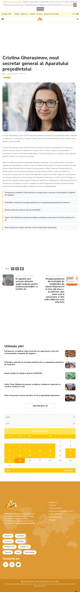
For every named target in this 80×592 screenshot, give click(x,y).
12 (30, 451)
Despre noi (24, 14)
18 (20, 455)
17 (10, 456)
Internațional (30, 552)
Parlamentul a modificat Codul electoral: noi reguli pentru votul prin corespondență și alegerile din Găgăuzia (40, 193)
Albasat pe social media (51, 14)
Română (16, 14)
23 (70, 456)
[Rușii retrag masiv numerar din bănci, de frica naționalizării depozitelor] (70, 397)
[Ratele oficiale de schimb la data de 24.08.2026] (70, 375)
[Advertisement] (40, 39)
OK (75, 5)
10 (10, 451)
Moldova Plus (9, 547)
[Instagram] (12, 564)
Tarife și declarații (55, 508)
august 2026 (40, 431)
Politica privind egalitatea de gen (61, 511)
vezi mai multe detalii (27, 523)
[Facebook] (5, 564)
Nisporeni (8, 536)
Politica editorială (55, 514)
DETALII (40, 9)
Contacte (32, 14)
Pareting (7, 552)
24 (9, 460)
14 (50, 451)
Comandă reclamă (55, 517)
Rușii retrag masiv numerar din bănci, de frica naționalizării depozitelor (31, 227)
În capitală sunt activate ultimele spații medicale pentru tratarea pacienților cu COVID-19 (27, 284)
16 (70, 451)
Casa (18, 552)
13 (40, 451)
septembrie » (69, 470)
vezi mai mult (68, 5)
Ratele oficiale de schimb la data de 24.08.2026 (22, 210)
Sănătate (20, 541)
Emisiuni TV (24, 547)
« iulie (8, 470)
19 (30, 456)
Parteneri (52, 505)
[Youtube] (18, 564)
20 (40, 456)
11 (20, 451)
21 (50, 456)
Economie (8, 541)
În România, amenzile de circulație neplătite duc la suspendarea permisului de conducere (37, 202)
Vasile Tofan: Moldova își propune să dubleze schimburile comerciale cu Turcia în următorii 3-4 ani (40, 218)
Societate (7, 78)
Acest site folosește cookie (12, 2)
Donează (39, 14)
